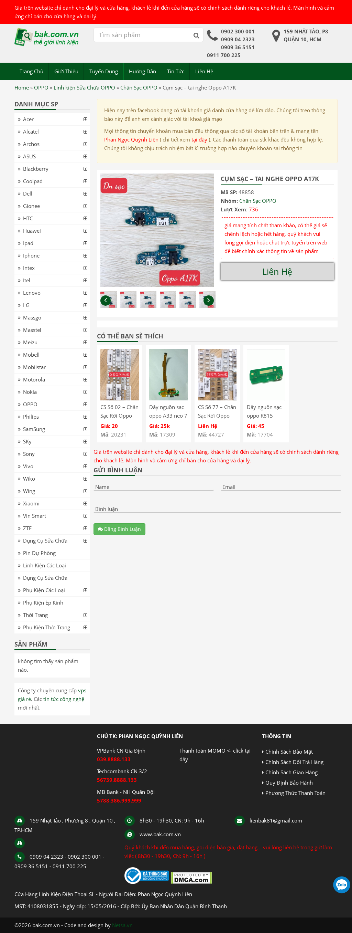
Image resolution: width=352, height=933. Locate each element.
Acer (28, 119)
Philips (31, 416)
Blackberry (35, 168)
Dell (27, 193)
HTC (28, 218)
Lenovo (32, 292)
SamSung (34, 429)
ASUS (29, 156)
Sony (29, 453)
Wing (29, 491)
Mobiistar (34, 367)
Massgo (32, 317)
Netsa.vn (122, 925)
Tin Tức (175, 71)
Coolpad (33, 181)
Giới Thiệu (66, 71)
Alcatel (31, 131)
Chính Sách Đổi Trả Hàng (294, 761)
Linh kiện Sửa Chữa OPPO (84, 87)
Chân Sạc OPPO (138, 87)
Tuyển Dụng (103, 71)
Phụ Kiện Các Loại (44, 590)
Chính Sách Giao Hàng (291, 772)
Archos (31, 143)
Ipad (28, 243)
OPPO (41, 87)
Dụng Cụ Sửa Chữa (45, 540)
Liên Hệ (204, 71)
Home (21, 87)
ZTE (27, 528)
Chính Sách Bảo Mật (289, 751)
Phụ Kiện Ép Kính (43, 602)
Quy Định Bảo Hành (289, 782)
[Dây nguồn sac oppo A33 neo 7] (168, 398)
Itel (26, 280)
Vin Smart (34, 515)
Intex (29, 267)
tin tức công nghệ (63, 698)
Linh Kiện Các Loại (44, 565)
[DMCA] (191, 882)
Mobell (31, 354)
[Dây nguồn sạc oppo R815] (266, 398)
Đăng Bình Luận (122, 529)
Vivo (28, 466)
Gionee (31, 205)
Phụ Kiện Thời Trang (46, 627)
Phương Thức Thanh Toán (295, 792)
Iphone (31, 255)
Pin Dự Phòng (39, 552)
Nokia (30, 391)
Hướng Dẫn (142, 71)
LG (26, 305)
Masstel (32, 329)
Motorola (34, 379)
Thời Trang (35, 614)
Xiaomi (31, 503)
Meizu (30, 342)
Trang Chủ (31, 71)
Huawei (32, 230)
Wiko (29, 478)
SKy (27, 441)
